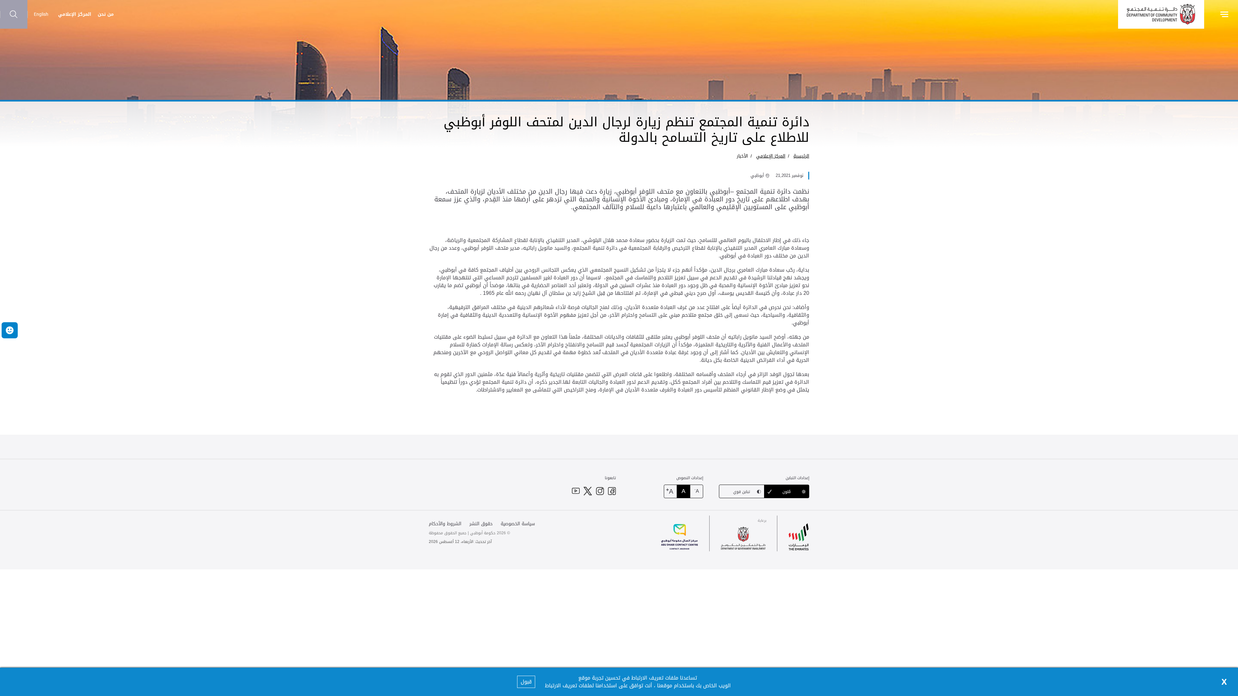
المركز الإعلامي (74, 14)
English (41, 14)
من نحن (106, 14)
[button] (10, 330)
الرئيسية (801, 156)
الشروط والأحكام (445, 523)
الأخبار (742, 156)
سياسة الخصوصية (518, 523)
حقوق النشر (481, 523)
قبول (526, 682)
